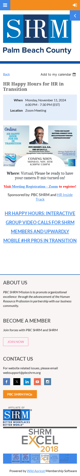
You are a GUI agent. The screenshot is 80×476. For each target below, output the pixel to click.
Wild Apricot (36, 471)
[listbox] (59, 74)
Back (6, 74)
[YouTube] (37, 381)
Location (16, 110)
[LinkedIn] (27, 381)
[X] (16, 381)
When (18, 100)
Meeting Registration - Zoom (35, 186)
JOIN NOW (15, 342)
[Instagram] (47, 381)
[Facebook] (6, 381)
